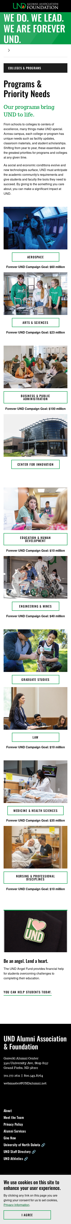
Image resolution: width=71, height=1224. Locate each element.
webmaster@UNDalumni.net (25, 1083)
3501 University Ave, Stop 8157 (26, 1063)
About (8, 1110)
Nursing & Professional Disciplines (35, 877)
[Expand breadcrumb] (9, 50)
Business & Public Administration (35, 397)
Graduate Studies (35, 679)
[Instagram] (15, 1094)
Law (35, 737)
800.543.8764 (33, 1075)
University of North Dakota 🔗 (24, 1144)
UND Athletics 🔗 (16, 1158)
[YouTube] (6, 1094)
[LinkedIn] (33, 1094)
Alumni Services (15, 1131)
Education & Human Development (35, 539)
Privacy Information (16, 1205)
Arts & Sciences (35, 322)
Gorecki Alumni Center (21, 1058)
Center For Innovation (35, 464)
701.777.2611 (12, 1075)
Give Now (10, 1137)
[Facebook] (24, 1094)
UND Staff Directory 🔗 (20, 1151)
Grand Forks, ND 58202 (21, 1067)
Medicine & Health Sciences (35, 810)
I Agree (36, 1215)
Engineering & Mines (35, 606)
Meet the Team (14, 1117)
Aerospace (35, 257)
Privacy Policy (13, 1124)
